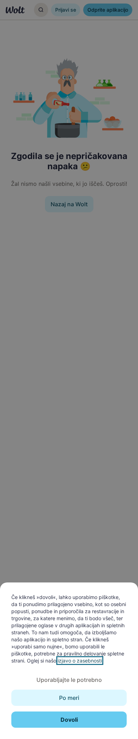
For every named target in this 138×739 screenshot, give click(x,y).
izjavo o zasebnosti (80, 661)
